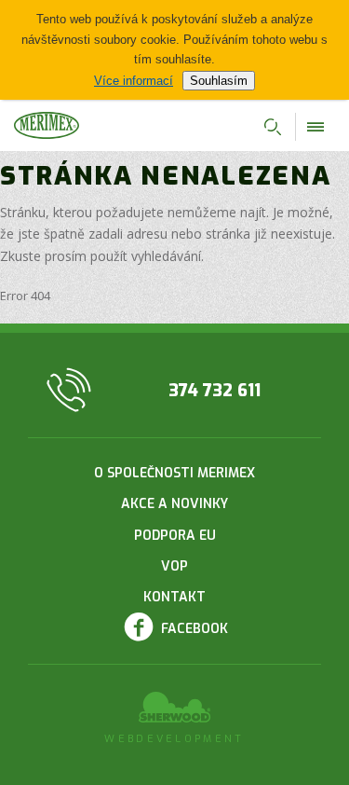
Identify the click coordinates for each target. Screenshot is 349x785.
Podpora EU (175, 535)
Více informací (133, 81)
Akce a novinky (174, 504)
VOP (174, 566)
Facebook (194, 629)
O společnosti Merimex (174, 473)
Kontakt (174, 597)
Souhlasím (219, 81)
